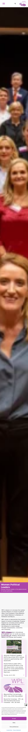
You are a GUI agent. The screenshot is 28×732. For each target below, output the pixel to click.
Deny (14, 722)
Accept (14, 718)
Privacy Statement (17, 730)
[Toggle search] (15, 3)
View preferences (14, 726)
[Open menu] (3, 3)
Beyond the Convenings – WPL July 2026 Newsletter (13, 695)
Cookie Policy (9, 730)
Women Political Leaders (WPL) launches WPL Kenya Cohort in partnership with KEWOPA (14, 658)
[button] (26, 704)
